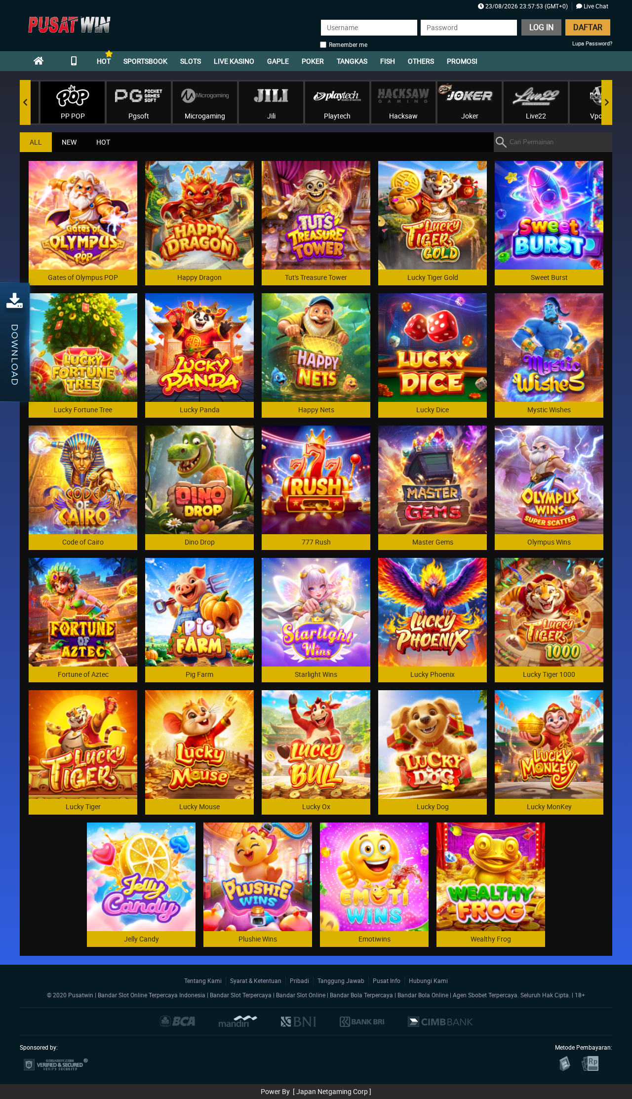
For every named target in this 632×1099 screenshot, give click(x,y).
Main (83, 215)
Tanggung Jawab (340, 980)
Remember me (348, 44)
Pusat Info (386, 980)
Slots (190, 61)
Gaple (278, 61)
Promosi (462, 61)
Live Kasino (234, 61)
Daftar (587, 27)
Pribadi (299, 980)
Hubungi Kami (428, 980)
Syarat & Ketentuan (255, 980)
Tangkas (352, 61)
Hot (104, 61)
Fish (387, 61)
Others (421, 61)
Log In (541, 27)
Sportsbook (145, 61)
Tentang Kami (203, 980)
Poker (313, 61)
